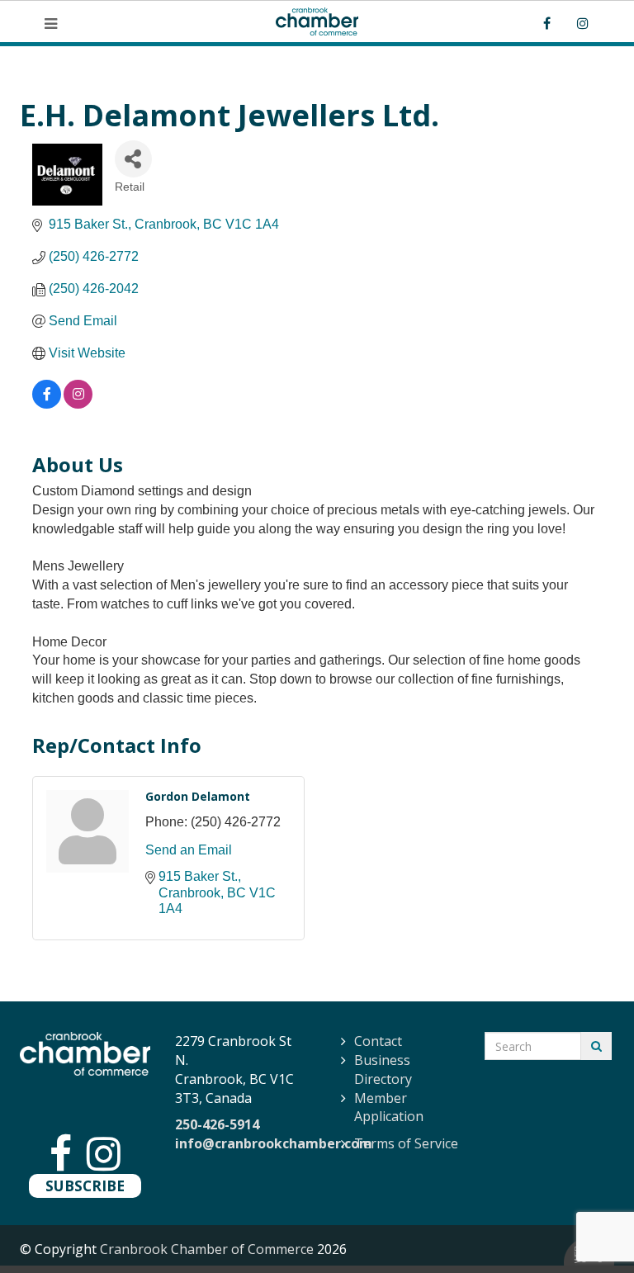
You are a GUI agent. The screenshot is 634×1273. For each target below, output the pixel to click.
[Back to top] (588, 1227)
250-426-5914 (217, 1124)
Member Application (388, 1107)
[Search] (596, 1046)
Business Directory (383, 1069)
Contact (378, 1041)
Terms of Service (406, 1143)
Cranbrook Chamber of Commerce (207, 1249)
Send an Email (188, 850)
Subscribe (85, 1185)
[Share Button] (133, 158)
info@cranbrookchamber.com (273, 1143)
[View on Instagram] (78, 404)
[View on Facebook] (46, 404)
